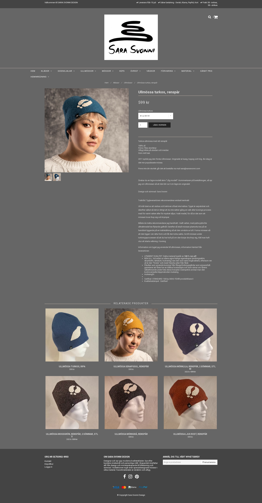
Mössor (107, 71)
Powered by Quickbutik (131, 497)
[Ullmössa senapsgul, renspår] (131, 334)
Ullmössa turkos (145, 111)
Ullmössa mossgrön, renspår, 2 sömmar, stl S (72, 435)
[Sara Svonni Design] (131, 37)
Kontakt (48, 461)
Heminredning (39, 77)
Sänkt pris (206, 71)
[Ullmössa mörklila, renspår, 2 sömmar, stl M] (190, 334)
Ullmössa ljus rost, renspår (190, 434)
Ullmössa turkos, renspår (147, 83)
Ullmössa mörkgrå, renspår (131, 434)
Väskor (151, 71)
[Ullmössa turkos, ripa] (72, 334)
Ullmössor (88, 71)
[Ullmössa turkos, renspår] (87, 130)
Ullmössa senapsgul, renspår (131, 366)
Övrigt (135, 71)
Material (187, 71)
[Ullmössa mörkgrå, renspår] (131, 402)
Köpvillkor (49, 464)
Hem (33, 71)
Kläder (45, 71)
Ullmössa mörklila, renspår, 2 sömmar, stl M (190, 367)
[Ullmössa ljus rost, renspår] (190, 402)
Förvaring (167, 71)
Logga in (48, 467)
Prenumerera (209, 462)
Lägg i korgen (159, 125)
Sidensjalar (65, 71)
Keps (122, 71)
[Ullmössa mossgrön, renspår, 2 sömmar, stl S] (72, 402)
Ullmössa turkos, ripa (72, 366)
